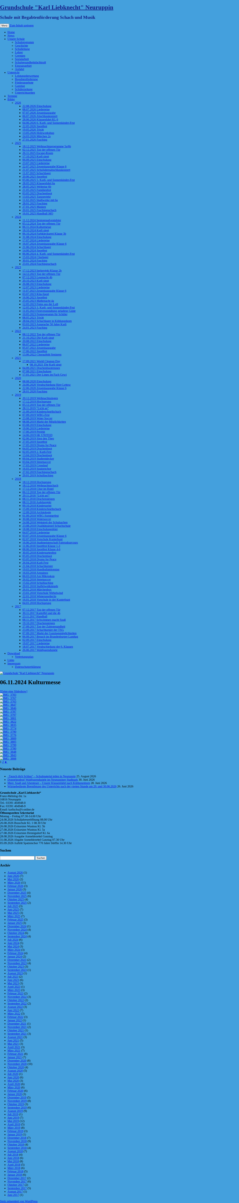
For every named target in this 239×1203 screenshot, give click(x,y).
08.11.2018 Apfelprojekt (36, 502)
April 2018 (13, 1164)
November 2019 (17, 1100)
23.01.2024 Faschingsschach (39, 263)
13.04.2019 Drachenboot (37, 455)
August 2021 (15, 1037)
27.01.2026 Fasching (34, 139)
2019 (18, 394)
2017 (18, 606)
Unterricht (13, 72)
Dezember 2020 (16, 1060)
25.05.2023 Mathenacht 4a (38, 300)
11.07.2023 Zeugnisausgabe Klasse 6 (44, 290)
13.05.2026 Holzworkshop (38, 132)
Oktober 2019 (15, 1104)
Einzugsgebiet (23, 65)
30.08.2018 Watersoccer (36, 519)
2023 (18, 267)
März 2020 (13, 1087)
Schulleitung (22, 49)
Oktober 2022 (15, 1000)
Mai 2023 (13, 983)
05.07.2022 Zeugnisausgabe (39, 347)
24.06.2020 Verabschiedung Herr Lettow (46, 384)
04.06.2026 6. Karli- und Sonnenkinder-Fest (48, 122)
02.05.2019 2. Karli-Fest (36, 451)
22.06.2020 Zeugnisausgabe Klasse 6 (44, 388)
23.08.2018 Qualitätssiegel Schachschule (46, 525)
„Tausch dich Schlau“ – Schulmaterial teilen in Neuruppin (41, 776)
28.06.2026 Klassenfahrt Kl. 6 (40, 119)
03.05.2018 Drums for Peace (39, 559)
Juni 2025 (13, 909)
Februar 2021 (15, 1053)
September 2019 (17, 1107)
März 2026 (13, 882)
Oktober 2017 (15, 1184)
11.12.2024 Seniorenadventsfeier (41, 220)
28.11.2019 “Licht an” (35, 408)
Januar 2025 (14, 922)
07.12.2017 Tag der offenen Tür (41, 609)
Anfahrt (19, 69)
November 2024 (17, 929)
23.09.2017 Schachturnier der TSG (43, 629)
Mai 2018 (13, 1161)
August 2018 (15, 1151)
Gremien (20, 55)
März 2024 (13, 949)
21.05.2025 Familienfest (36, 190)
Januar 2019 (14, 1134)
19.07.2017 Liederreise (36, 643)
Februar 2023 (15, 993)
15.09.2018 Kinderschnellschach (41, 509)
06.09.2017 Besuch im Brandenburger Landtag (50, 636)
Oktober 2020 (15, 1067)
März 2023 (13, 990)
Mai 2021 (13, 1043)
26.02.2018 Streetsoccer (36, 579)
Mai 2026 (13, 879)
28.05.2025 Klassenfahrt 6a (38, 183)
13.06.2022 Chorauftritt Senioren (41, 354)
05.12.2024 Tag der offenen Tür (41, 223)
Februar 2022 (15, 1017)
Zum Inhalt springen (22, 25)
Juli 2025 (12, 906)
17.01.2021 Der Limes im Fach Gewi (44, 374)
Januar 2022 (14, 1020)
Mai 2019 (13, 1121)
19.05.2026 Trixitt (33, 129)
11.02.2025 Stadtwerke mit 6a (40, 200)
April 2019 (13, 1124)
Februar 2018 (15, 1171)
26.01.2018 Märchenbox (37, 589)
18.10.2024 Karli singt (35, 230)
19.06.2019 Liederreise (36, 428)
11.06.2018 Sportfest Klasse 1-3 (41, 545)
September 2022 (17, 1003)
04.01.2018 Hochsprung (36, 603)
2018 (18, 478)
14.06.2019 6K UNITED (37, 435)
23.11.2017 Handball (34, 616)
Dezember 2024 (16, 926)
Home (11, 32)
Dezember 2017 (16, 1178)
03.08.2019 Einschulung (36, 425)
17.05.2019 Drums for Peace (39, 445)
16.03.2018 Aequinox (35, 572)
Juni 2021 (13, 1040)
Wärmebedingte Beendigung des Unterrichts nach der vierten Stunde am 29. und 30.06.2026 (62, 786)
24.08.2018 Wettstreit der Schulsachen (45, 522)
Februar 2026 (15, 886)
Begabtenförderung (26, 79)
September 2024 (17, 936)
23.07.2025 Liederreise (36, 163)
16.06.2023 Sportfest (34, 297)
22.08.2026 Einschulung (36, 106)
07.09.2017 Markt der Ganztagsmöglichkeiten (49, 633)
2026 (18, 102)
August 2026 (15, 872)
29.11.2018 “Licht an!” (36, 495)
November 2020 (17, 1064)
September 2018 (17, 1147)
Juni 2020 (13, 1077)
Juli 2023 (12, 976)
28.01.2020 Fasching (34, 391)
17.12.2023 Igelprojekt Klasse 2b (42, 270)
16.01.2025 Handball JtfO (37, 213)
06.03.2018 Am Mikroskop (38, 576)
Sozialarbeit (22, 59)
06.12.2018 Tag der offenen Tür (41, 492)
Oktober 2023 (15, 966)
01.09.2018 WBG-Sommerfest (40, 515)
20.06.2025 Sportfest (34, 176)
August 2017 (15, 1191)
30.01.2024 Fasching (34, 260)
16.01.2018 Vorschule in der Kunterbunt (46, 599)
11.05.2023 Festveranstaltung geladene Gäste (49, 310)
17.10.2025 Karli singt (35, 156)
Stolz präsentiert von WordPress (19, 1201)
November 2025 (17, 896)
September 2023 (17, 970)
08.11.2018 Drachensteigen (38, 498)
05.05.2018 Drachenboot (37, 556)
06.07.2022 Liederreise (36, 344)
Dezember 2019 (16, 1097)
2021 (18, 357)
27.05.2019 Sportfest (34, 441)
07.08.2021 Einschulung (36, 371)
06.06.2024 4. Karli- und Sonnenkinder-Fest (48, 253)
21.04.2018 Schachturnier (37, 566)
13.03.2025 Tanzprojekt (36, 196)
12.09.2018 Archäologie (36, 512)
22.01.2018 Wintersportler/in (39, 596)
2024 (18, 216)
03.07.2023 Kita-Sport (35, 294)
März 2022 (13, 1013)
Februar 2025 (15, 919)
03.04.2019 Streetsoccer (36, 462)
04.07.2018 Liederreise (36, 532)
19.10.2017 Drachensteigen (38, 623)
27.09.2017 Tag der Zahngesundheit (43, 626)
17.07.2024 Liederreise (36, 240)
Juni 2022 (13, 1010)
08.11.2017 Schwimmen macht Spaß (44, 619)
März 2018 (13, 1168)
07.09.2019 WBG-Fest (35, 415)
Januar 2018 (14, 1174)
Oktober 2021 (15, 1030)
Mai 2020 (13, 1080)
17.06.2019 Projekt (33, 431)
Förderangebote (24, 82)
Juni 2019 (13, 1117)
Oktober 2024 (15, 933)
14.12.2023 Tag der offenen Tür (41, 274)
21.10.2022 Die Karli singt (38, 337)
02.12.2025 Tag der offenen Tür (41, 149)
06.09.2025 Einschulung (36, 159)
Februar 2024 (15, 953)
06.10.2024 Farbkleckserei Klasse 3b (44, 233)
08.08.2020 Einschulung (36, 381)
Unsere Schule (16, 38)
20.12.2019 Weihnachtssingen (40, 398)
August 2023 (15, 973)
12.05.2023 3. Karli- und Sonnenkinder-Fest (48, 307)
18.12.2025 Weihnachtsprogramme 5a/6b (46, 146)
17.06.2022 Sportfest (34, 351)
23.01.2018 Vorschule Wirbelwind (42, 593)
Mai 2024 (13, 946)
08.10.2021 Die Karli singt (45, 364)
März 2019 (13, 1127)
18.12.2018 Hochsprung (36, 482)
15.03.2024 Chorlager (35, 257)
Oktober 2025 (15, 899)
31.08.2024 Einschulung (36, 237)
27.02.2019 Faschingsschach (39, 472)
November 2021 (17, 1027)
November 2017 (17, 1181)
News (10, 35)
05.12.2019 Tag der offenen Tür (41, 404)
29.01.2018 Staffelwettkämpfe (40, 586)
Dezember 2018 (16, 1137)
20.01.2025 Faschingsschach (39, 210)
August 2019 (15, 1111)
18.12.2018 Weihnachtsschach (40, 485)
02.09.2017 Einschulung (36, 640)
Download (13, 653)
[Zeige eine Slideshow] (13, 691)
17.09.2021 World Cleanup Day (41, 361)
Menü (4, 25)
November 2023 (17, 963)
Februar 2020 (15, 1090)
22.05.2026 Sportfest (34, 126)
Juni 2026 (13, 875)
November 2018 (17, 1141)
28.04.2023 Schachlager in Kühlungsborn (47, 321)
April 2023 (13, 986)
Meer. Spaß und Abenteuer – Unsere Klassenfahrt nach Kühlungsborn (48, 783)
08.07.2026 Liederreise (36, 109)
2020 (18, 378)
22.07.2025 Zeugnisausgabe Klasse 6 (44, 166)
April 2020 (13, 1084)
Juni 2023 (13, 980)
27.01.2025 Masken (34, 206)
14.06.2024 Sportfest (34, 250)
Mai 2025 (13, 912)
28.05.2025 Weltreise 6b (36, 186)
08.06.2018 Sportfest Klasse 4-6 (41, 549)
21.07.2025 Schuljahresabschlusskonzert (46, 169)
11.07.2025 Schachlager (36, 173)
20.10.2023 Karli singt (35, 280)
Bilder (11, 99)
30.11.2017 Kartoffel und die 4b (41, 613)
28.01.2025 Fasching (34, 203)
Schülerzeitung (23, 89)
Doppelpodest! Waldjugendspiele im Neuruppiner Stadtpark (42, 779)
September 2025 (17, 902)
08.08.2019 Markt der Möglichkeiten (44, 421)
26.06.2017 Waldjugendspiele (40, 650)
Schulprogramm (24, 42)
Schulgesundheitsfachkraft (30, 62)
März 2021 (13, 1050)
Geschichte (21, 45)
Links (10, 660)
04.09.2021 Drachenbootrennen (41, 368)
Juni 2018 (13, 1158)
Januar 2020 (14, 1094)
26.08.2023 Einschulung (36, 284)
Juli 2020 (12, 1074)
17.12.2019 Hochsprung (36, 401)
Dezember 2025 (16, 892)
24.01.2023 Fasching (34, 327)
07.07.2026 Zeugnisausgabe (39, 112)
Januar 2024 (14, 956)
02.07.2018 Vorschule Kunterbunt (42, 539)
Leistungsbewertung (27, 75)
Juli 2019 (12, 1114)
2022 (18, 331)
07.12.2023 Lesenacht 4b (37, 277)
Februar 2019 (15, 1131)
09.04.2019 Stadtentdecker (38, 458)
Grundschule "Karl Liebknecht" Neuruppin (56, 7)
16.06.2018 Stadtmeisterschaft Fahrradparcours (50, 542)
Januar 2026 (14, 889)
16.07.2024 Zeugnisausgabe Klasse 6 (44, 243)
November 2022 (17, 996)
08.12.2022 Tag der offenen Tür (41, 334)
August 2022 (15, 1006)
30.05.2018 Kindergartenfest (39, 552)
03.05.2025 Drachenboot (37, 193)
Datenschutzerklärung (28, 666)
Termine (12, 96)
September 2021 (17, 1033)
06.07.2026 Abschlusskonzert (39, 116)
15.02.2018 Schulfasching (37, 582)
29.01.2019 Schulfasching (37, 475)
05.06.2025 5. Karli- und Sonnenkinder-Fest (48, 180)
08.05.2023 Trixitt (33, 317)
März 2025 (13, 916)
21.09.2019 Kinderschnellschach (41, 411)
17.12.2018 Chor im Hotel (38, 488)
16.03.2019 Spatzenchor (36, 468)
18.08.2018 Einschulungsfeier (40, 529)
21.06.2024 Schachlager (36, 247)
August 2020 (15, 1070)
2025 (18, 143)
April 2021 (13, 1047)
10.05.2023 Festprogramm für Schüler (44, 314)
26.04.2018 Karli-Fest (35, 562)
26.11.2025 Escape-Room (37, 153)
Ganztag (20, 85)
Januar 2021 (14, 1057)
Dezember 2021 (16, 1023)
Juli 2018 (12, 1154)
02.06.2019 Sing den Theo (38, 438)
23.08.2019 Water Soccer (37, 418)
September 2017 (17, 1188)
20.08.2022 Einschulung (36, 341)
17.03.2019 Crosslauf (35, 465)
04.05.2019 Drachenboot (37, 448)
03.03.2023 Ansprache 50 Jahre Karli (44, 324)
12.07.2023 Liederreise (36, 287)
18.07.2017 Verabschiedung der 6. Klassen (47, 646)
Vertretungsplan (24, 656)
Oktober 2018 (15, 1144)
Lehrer (19, 52)
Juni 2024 (13, 943)
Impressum (13, 663)
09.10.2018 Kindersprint (36, 505)
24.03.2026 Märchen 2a (36, 136)
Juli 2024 (12, 939)
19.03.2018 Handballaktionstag (40, 569)
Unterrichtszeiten (25, 92)
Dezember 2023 (16, 959)
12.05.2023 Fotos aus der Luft (40, 304)
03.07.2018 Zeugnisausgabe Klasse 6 (44, 535)
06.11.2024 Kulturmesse (36, 227)
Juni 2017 (13, 1194)
